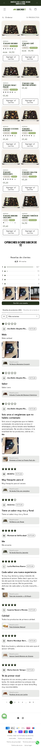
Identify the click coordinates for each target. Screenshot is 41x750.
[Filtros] (4, 316)
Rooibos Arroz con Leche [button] (18, 694)
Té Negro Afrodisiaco (27, 129)
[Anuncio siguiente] (37, 3)
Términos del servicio (29, 742)
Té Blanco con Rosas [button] (16, 522)
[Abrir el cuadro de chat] (4, 716)
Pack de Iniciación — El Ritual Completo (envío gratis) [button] (20, 596)
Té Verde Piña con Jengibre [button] (19, 491)
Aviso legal (28, 745)
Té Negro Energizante (8, 173)
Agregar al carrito (11, 58)
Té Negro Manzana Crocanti (10, 216)
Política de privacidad (14, 742)
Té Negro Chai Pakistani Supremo (29, 84)
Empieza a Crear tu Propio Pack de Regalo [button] (22, 460)
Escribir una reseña (20, 303)
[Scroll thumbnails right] (36, 293)
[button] (4, 9)
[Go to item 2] (23, 293)
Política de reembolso (25, 739)
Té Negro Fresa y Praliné (9, 86)
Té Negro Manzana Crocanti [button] (19, 364)
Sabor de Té (17, 736)
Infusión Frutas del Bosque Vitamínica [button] (23, 395)
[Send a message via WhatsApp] (37, 742)
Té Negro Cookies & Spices (11, 129)
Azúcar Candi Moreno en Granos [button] (21, 656)
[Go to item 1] (9, 293)
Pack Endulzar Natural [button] (17, 627)
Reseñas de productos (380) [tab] (12, 310)
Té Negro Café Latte (28, 44)
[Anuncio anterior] (4, 3)
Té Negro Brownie (10, 43)
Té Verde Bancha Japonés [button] (18, 553)
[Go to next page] (34, 702)
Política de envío (17, 745)
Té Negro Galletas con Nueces (29, 173)
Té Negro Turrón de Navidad (30, 216)
